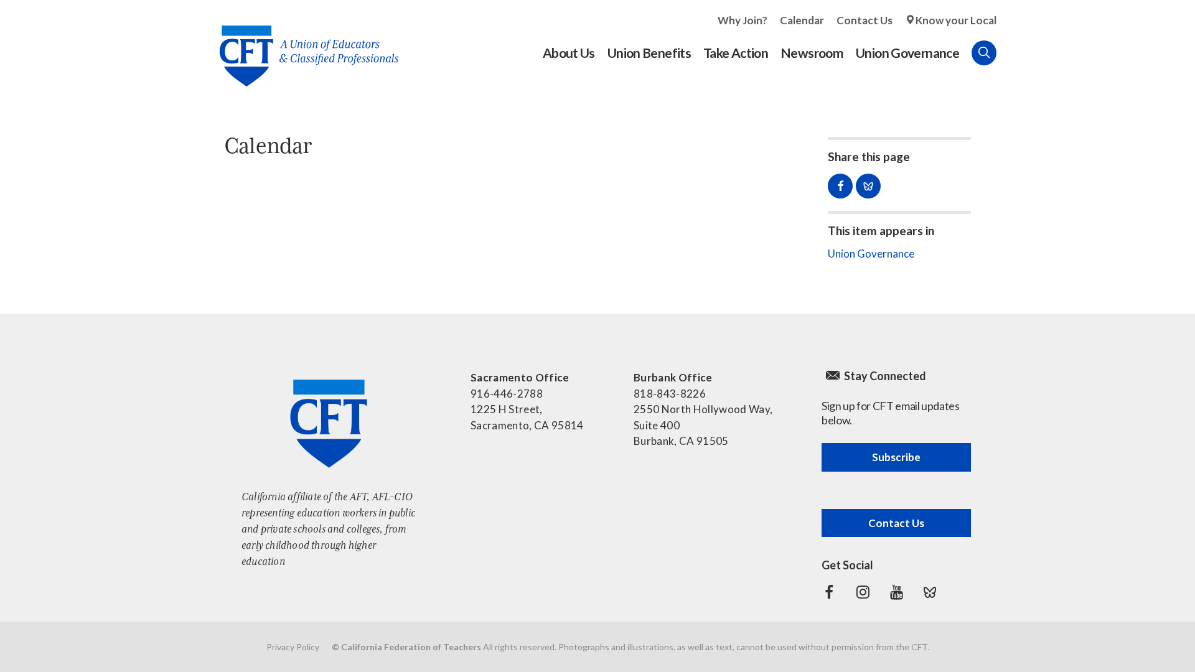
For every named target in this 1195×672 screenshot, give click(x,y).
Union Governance (871, 253)
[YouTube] (896, 592)
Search (984, 52)
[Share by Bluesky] (868, 186)
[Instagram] (862, 592)
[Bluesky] (929, 592)
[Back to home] (303, 46)
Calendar (802, 20)
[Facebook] (829, 592)
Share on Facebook (840, 186)
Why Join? (742, 20)
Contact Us (864, 20)
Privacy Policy (292, 647)
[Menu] (1008, 52)
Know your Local (956, 20)
